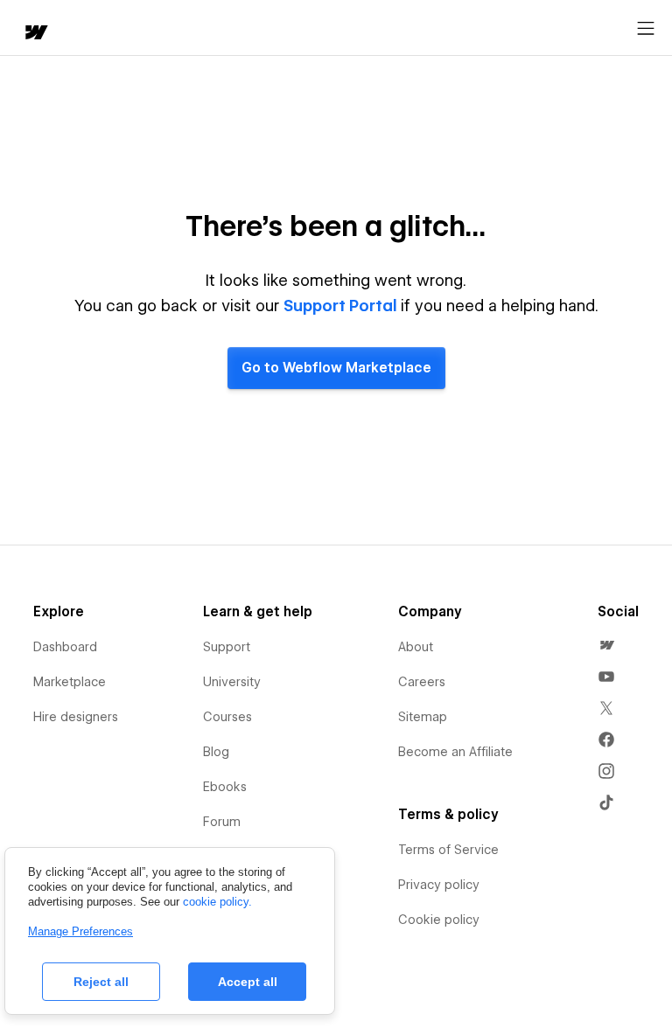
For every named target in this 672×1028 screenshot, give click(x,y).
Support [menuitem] (226, 647)
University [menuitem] (232, 682)
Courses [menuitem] (227, 717)
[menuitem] (606, 645)
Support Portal (340, 305)
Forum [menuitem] (222, 822)
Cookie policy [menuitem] (439, 920)
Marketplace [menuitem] (69, 682)
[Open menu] (645, 29)
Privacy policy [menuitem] (439, 885)
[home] (35, 33)
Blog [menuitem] (216, 752)
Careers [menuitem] (421, 682)
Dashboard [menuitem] (65, 647)
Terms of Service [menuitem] (448, 850)
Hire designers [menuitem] (75, 717)
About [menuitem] (415, 647)
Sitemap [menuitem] (422, 717)
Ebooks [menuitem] (225, 787)
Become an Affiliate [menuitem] (455, 752)
